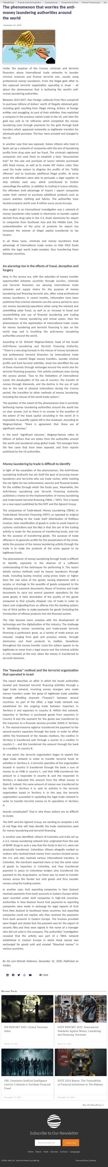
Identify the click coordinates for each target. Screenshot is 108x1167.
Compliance (51, 2)
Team (46, 1151)
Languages (75, 1151)
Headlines (8, 2)
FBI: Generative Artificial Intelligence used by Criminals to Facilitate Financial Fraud (27, 1084)
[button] (7, 975)
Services (54, 1151)
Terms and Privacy (82, 1160)
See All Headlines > (93, 1105)
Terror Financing (91, 2)
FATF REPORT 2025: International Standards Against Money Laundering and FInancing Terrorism (79, 1031)
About (38, 1151)
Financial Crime (70, 2)
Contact (64, 1151)
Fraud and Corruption (29, 2)
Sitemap (93, 1160)
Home (31, 1151)
